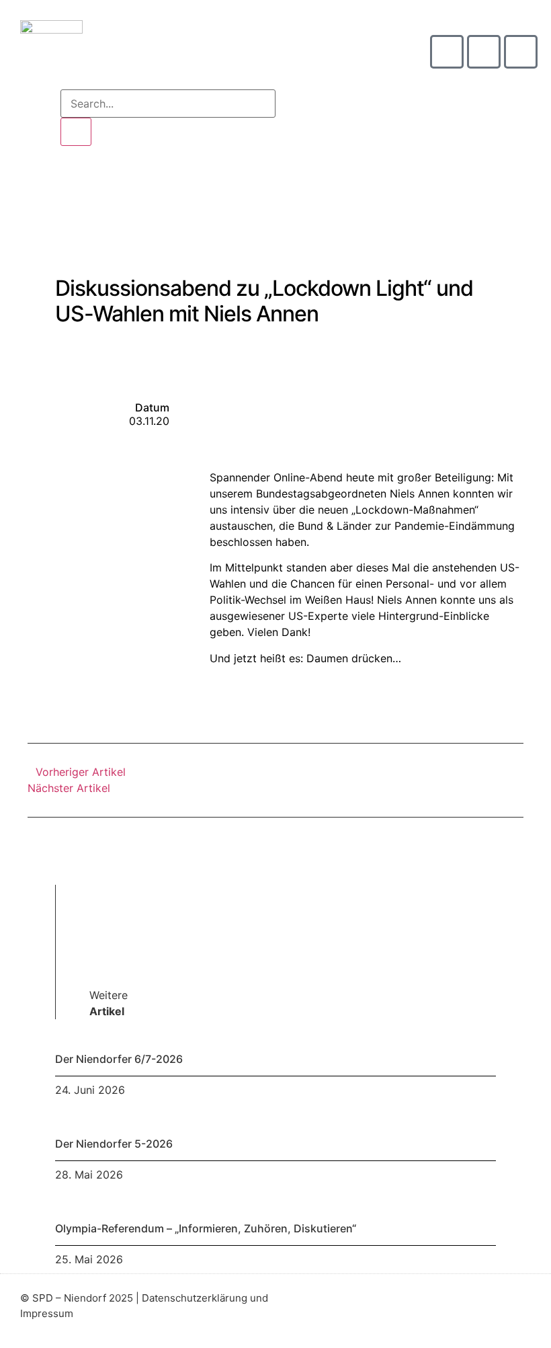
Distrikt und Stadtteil (229, 184)
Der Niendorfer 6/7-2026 (119, 1059)
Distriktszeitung (347, 184)
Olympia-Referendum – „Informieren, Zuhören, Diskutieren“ (205, 1228)
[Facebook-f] (500, 1311)
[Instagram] (447, 52)
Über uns (128, 184)
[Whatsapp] (521, 52)
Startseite (52, 184)
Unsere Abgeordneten (469, 184)
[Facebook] (484, 52)
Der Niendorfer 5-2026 (114, 1143)
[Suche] (75, 132)
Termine (276, 222)
